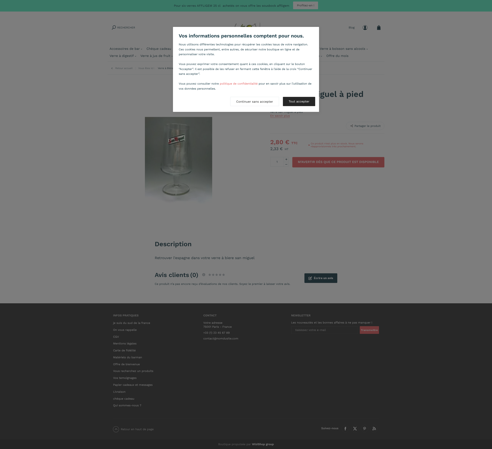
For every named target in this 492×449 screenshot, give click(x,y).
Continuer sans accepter (254, 101)
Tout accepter (299, 101)
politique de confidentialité (239, 83)
